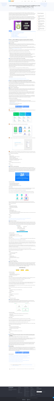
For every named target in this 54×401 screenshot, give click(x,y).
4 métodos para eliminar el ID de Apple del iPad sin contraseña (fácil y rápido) (41, 19)
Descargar (19, 390)
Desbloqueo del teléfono (26, 8)
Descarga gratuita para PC (19, 106)
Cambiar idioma (39, 394)
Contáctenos (19, 389)
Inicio (22, 1)
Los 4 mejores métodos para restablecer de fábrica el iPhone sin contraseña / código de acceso (19, 360)
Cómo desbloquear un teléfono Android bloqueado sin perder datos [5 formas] (41, 26)
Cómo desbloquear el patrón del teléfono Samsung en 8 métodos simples (41, 29)
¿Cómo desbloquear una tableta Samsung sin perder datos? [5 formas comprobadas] (41, 24)
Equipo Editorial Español (19, 8)
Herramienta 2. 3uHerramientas (15, 34)
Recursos (19, 391)
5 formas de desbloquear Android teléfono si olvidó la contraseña (16, 359)
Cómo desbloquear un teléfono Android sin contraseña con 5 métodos (41, 16)
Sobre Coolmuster (19, 388)
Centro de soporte (31, 388)
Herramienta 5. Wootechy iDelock (15, 36)
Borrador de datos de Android (26, 391)
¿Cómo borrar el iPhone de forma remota (16, 48)
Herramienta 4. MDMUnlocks (15, 35)
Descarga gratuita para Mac (26, 106)
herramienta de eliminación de (17, 238)
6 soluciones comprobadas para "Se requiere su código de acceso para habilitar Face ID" (18, 356)
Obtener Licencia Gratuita (20, 392)
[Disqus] (22, 379)
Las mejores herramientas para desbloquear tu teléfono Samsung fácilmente (41, 21)
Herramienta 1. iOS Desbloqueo (15, 33)
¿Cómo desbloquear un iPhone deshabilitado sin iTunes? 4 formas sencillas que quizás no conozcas (19, 355)
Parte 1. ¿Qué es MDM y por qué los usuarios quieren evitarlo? (17, 32)
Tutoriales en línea (31, 389)
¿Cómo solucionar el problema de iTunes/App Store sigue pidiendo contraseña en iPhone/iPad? (19, 79)
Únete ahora (43, 391)
